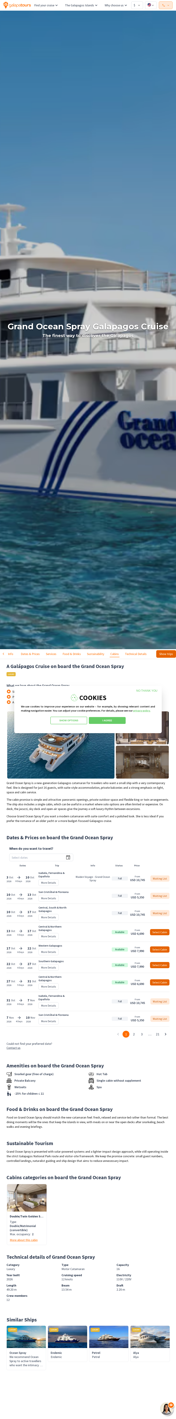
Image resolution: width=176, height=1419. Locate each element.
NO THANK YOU (146, 690)
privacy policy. (142, 710)
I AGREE (107, 720)
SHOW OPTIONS (68, 720)
